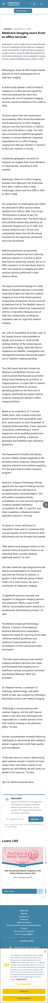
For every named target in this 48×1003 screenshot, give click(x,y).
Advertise (24, 910)
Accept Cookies (24, 998)
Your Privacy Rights (24, 934)
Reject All (24, 991)
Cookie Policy (21, 979)
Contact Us (24, 916)
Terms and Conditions (24, 931)
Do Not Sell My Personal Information (24, 925)
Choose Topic (21, 11)
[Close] (45, 951)
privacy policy (11, 826)
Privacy (24, 928)
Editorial (24, 919)
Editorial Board (24, 922)
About (24, 913)
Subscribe (34, 819)
